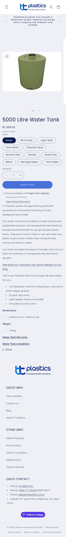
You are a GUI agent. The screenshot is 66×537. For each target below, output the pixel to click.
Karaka (32, 155)
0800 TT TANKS (28, 490)
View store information (18, 201)
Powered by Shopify (33, 527)
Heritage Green (29, 162)
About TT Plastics (15, 418)
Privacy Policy (13, 445)
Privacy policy (14, 532)
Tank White (12, 147)
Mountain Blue (35, 147)
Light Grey (47, 140)
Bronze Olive (13, 155)
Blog (8, 411)
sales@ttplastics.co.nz (31, 494)
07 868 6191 (26, 486)
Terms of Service (15, 467)
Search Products (15, 438)
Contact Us (12, 403)
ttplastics (19, 527)
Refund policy (52, 527)
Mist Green (52, 162)
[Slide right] (40, 110)
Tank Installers (14, 396)
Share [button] (9, 350)
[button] (6, 7)
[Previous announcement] (5, 21)
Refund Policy (13, 460)
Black (9, 162)
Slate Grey (51, 155)
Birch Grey (27, 140)
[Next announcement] (60, 21)
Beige (9, 140)
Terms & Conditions (16, 453)
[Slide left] (26, 110)
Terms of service (31, 532)
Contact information (51, 532)
